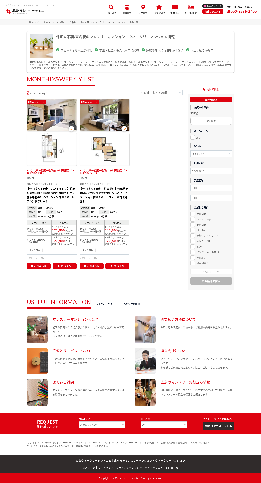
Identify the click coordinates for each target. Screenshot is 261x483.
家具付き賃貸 (190, 13)
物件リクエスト (213, 11)
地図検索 (143, 13)
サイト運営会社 (154, 467)
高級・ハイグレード (208, 235)
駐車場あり (203, 263)
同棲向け (201, 225)
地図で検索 (212, 89)
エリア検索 (111, 13)
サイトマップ (106, 467)
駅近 (199, 246)
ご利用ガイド (175, 13)
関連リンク (89, 467)
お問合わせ (40, 266)
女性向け (201, 214)
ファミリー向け (205, 219)
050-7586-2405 (243, 11)
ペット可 (201, 230)
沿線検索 (127, 13)
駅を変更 (211, 120)
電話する (66, 266)
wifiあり (201, 257)
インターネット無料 (208, 252)
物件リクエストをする (218, 426)
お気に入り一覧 (214, 6)
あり (198, 137)
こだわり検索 (159, 13)
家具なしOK (203, 241)
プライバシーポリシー (129, 467)
